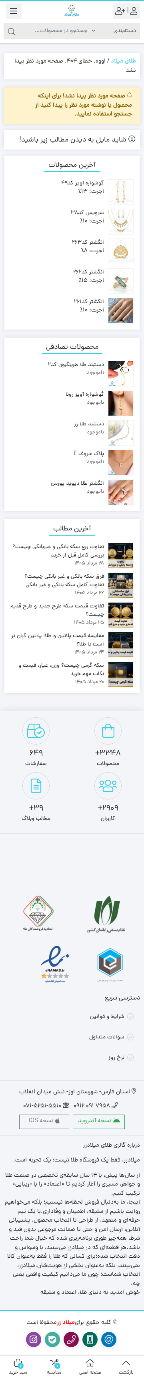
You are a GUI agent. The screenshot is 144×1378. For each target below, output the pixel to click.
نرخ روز (116, 1058)
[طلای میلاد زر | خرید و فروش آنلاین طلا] (72, 11)
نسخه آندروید (95, 1121)
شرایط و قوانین (107, 1017)
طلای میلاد (123, 61)
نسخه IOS (42, 1121)
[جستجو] (12, 31)
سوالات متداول (106, 1037)
